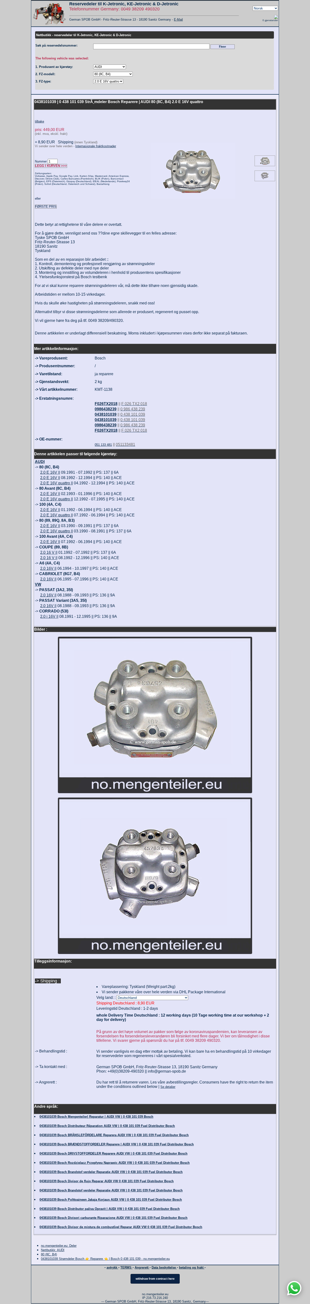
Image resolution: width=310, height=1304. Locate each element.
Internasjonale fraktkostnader (95, 146)
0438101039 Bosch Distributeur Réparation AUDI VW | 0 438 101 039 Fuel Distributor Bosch (107, 1126)
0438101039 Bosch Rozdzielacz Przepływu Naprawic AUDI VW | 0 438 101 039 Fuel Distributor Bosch (114, 1163)
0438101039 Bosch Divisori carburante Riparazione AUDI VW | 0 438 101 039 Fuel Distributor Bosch (113, 1218)
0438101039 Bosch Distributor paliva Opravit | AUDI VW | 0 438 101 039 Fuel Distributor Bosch (109, 1209)
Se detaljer (167, 1087)
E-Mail (178, 19)
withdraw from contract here (155, 1278)
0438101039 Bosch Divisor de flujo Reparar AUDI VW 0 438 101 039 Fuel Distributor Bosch (106, 1181)
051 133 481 (103, 445)
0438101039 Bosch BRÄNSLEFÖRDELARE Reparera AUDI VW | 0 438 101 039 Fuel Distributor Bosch (114, 1135)
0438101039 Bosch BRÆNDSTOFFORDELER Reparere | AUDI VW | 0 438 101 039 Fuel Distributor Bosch (116, 1144)
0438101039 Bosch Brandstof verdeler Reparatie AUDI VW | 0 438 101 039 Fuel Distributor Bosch (111, 1172)
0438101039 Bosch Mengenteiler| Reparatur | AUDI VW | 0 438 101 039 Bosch (96, 1116)
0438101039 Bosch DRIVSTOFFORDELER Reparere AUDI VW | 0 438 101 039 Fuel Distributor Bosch (113, 1153)
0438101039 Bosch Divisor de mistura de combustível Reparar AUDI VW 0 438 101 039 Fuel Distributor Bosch (120, 1227)
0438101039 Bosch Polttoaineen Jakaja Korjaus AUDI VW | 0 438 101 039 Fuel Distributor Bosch (110, 1199)
